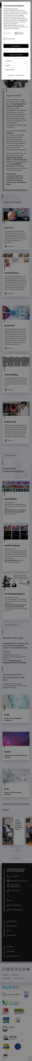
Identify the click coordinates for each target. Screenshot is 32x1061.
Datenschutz (20, 75)
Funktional (9, 33)
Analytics (20, 33)
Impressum (11, 75)
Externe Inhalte (10, 39)
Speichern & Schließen (16, 54)
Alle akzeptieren (16, 46)
